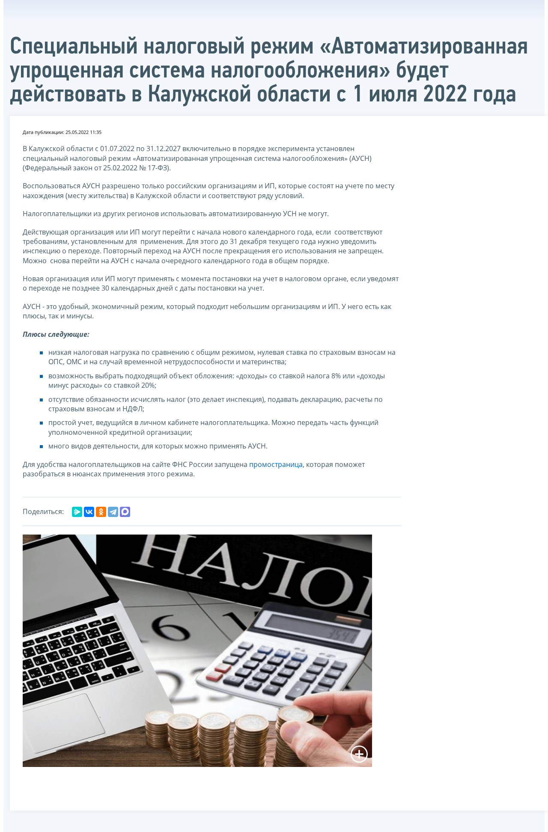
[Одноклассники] (101, 512)
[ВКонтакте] (89, 512)
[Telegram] (113, 512)
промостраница (276, 464)
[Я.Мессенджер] (77, 512)
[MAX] (125, 512)
